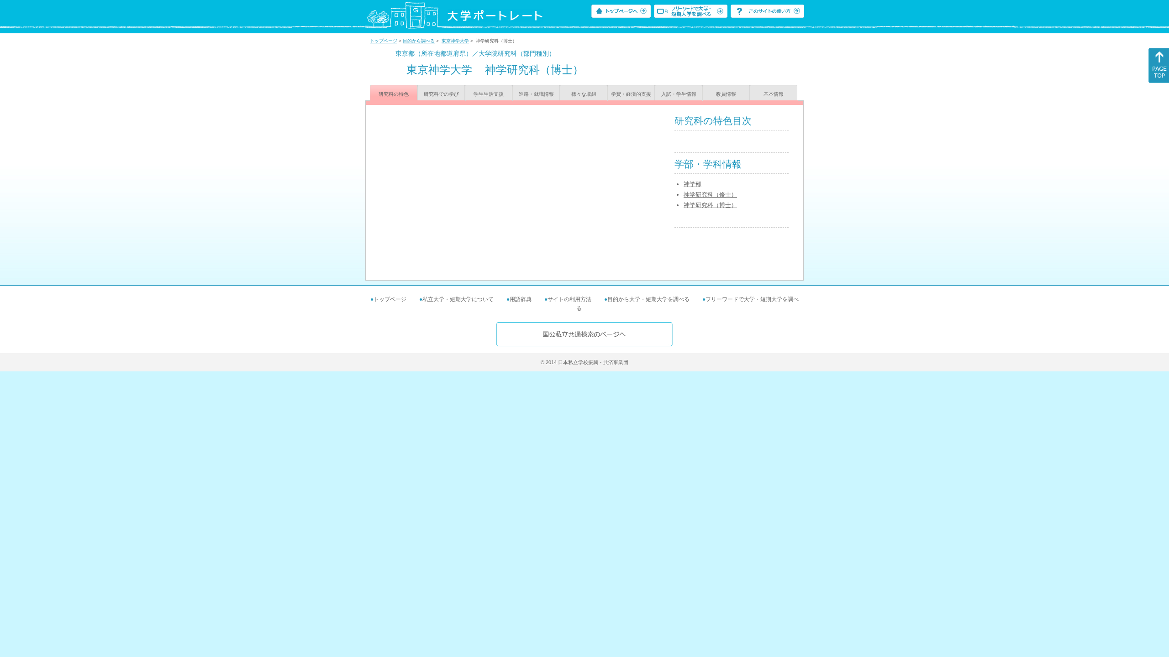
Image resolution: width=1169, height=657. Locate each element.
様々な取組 (583, 94)
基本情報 (774, 94)
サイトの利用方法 (569, 299)
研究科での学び (441, 94)
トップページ (383, 40)
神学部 (692, 184)
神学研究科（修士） (710, 194)
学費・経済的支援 (631, 94)
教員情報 (726, 94)
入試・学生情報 (678, 94)
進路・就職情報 (536, 94)
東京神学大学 (455, 40)
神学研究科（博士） (710, 205)
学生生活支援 (489, 94)
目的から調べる (419, 40)
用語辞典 (521, 299)
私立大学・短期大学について (458, 299)
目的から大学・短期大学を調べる (648, 299)
